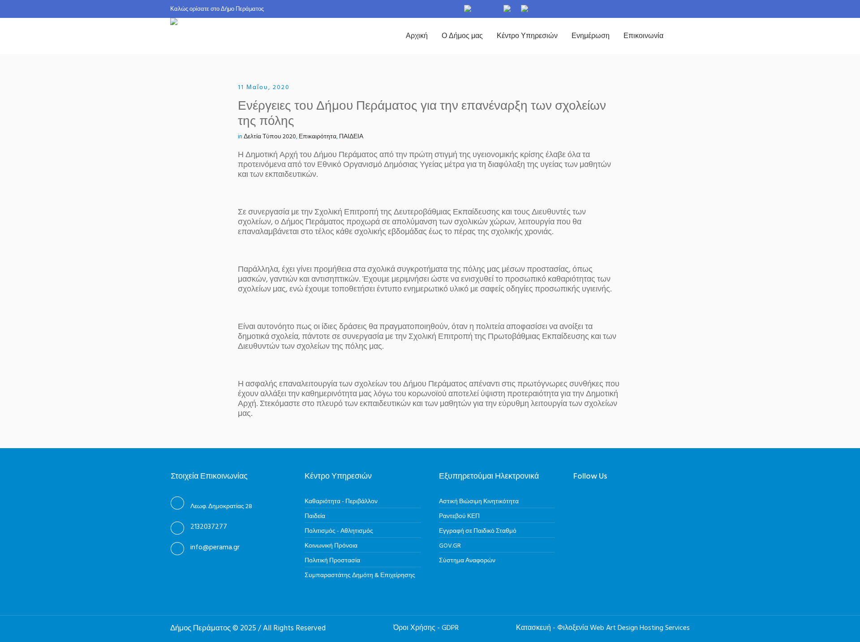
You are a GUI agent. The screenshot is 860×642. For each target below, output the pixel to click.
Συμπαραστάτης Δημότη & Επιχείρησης (360, 575)
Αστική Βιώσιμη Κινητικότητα (479, 501)
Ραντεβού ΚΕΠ (459, 516)
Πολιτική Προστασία (332, 561)
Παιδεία (315, 516)
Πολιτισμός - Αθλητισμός (339, 531)
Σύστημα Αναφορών (467, 561)
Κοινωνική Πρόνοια (331, 546)
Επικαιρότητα (317, 137)
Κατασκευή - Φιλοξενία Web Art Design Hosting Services (603, 628)
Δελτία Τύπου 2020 (270, 137)
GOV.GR (450, 546)
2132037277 (208, 527)
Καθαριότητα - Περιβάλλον (341, 501)
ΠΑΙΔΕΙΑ (351, 137)
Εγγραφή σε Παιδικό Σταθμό (477, 531)
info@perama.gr (215, 547)
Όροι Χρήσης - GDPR (426, 628)
